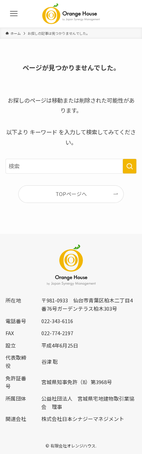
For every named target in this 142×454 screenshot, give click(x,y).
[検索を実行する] (129, 166)
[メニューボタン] (14, 14)
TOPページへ (71, 193)
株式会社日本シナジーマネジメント (82, 418)
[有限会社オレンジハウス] (71, 14)
